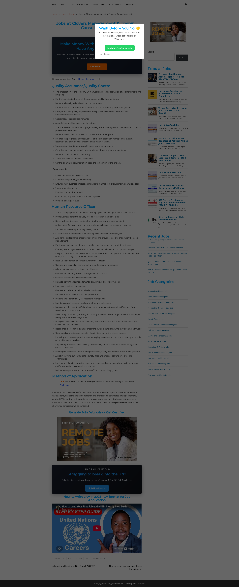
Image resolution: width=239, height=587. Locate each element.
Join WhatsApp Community (119, 48)
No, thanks (105, 54)
